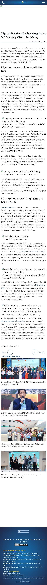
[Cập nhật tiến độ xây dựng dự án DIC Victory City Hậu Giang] (23, 18)
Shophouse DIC (8, 207)
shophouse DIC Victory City (13, 321)
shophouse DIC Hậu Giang (33, 252)
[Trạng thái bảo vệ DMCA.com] (21, 544)
